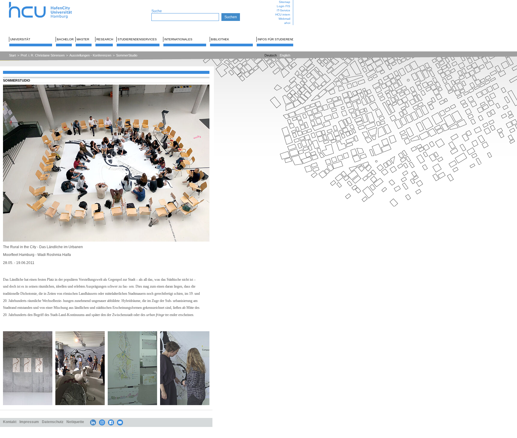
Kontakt (9, 422)
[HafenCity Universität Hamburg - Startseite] (45, 2)
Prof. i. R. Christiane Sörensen (43, 55)
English (285, 55)
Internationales (178, 39)
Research (104, 39)
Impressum (29, 422)
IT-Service (283, 10)
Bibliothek (220, 39)
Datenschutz (52, 422)
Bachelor (65, 39)
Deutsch (270, 55)
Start (12, 55)
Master (83, 39)
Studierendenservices (137, 39)
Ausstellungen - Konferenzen (90, 55)
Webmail (284, 18)
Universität (20, 39)
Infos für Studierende (277, 39)
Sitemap (284, 2)
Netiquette (75, 422)
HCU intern (282, 14)
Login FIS (283, 6)
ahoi (287, 23)
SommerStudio (126, 55)
